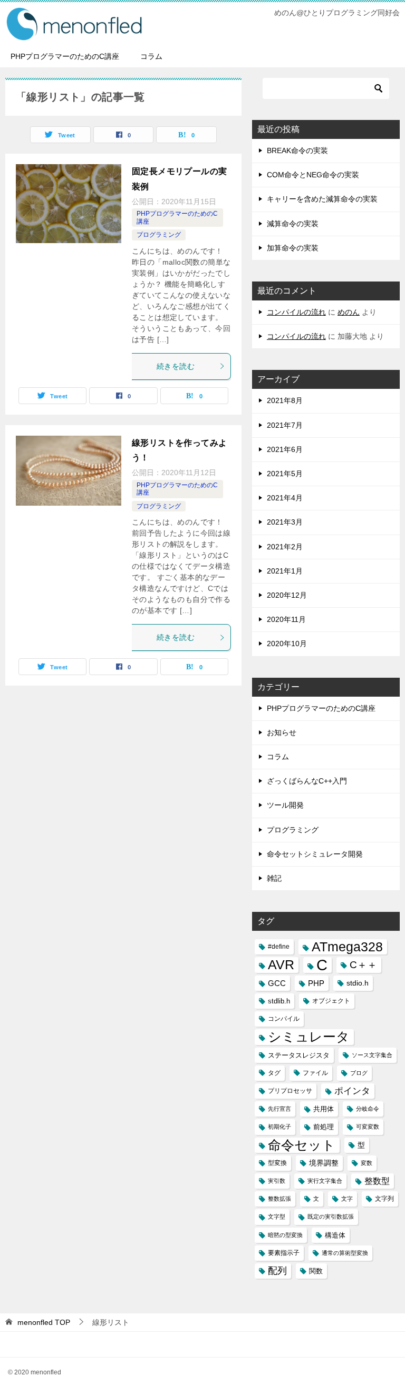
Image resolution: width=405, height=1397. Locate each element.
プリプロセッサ (290, 1090)
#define (279, 946)
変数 (366, 1163)
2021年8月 (285, 400)
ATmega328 (347, 947)
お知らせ (281, 732)
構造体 (335, 1235)
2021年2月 (285, 546)
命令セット (301, 1145)
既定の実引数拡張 (330, 1216)
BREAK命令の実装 (297, 150)
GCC (277, 983)
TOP (43, 1322)
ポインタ (352, 1091)
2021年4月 (285, 498)
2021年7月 (285, 425)
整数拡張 (279, 1198)
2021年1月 (285, 571)
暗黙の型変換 (285, 1235)
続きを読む (176, 366)
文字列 (384, 1198)
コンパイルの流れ (296, 312)
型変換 (277, 1163)
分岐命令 (367, 1108)
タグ (274, 1073)
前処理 (323, 1127)
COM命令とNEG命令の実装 (313, 174)
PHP (316, 983)
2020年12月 (287, 595)
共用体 (323, 1109)
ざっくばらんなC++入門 (307, 781)
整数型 (377, 1181)
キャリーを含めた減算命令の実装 (322, 199)
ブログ (359, 1073)
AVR (281, 965)
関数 (316, 1271)
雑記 (274, 878)
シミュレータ (309, 1037)
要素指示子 (284, 1253)
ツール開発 (285, 805)
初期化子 (279, 1126)
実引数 (276, 1181)
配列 (277, 1270)
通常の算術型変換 (345, 1253)
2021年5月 (285, 473)
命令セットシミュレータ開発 (315, 854)
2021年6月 (285, 449)
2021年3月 (285, 522)
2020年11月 (286, 619)
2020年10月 (287, 643)
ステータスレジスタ (299, 1055)
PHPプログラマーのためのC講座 (65, 56)
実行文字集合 (324, 1181)
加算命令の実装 (293, 248)
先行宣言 (279, 1108)
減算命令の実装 (293, 223)
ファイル (315, 1073)
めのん (349, 312)
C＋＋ (363, 964)
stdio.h (357, 983)
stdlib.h (279, 1001)
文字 (347, 1198)
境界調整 (324, 1163)
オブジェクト (331, 1000)
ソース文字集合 (372, 1055)
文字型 (276, 1216)
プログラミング (159, 234)
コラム (151, 56)
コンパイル (284, 1018)
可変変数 (367, 1126)
